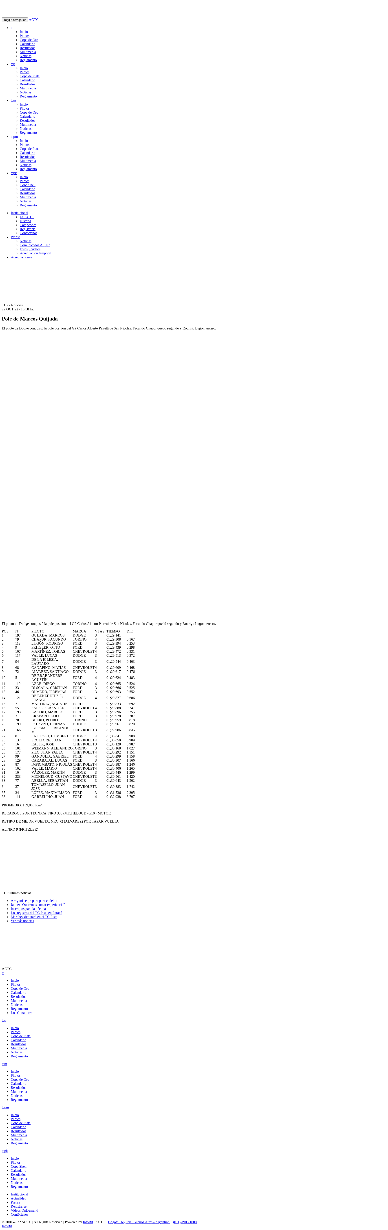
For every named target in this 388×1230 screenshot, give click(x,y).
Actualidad (18, 1198)
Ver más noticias (22, 921)
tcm (13, 100)
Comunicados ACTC (35, 245)
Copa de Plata (30, 76)
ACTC (34, 20)
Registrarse (27, 229)
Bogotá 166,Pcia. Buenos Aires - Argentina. (139, 1222)
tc (12, 28)
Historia (25, 221)
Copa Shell (27, 185)
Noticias (25, 56)
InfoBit (88, 1222)
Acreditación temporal (35, 253)
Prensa (15, 237)
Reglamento (28, 60)
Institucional (19, 213)
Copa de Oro (29, 40)
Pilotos (24, 36)
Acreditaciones (21, 257)
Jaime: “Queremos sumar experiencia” (38, 905)
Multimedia (28, 52)
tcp (13, 64)
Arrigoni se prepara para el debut (34, 901)
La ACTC (27, 217)
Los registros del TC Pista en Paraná (36, 913)
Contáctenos (28, 233)
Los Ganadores (21, 1013)
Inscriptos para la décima (28, 909)
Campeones (28, 225)
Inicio (24, 32)
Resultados (27, 48)
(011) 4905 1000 (185, 1222)
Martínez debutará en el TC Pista (34, 917)
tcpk (14, 173)
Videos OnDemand (24, 1210)
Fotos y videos (30, 249)
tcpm (14, 137)
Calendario (27, 44)
